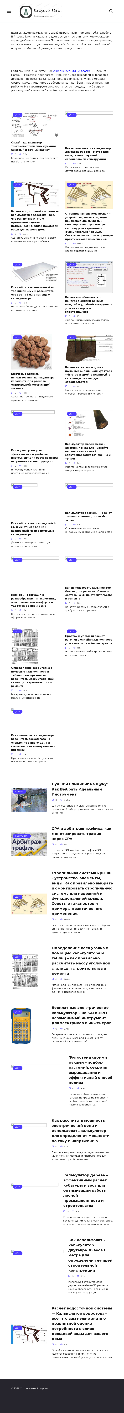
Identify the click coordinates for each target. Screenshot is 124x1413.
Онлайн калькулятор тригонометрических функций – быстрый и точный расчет (34, 146)
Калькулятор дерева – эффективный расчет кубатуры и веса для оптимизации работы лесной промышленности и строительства (85, 1190)
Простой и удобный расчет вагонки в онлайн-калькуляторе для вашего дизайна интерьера (88, 640)
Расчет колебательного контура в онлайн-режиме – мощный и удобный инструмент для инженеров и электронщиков (88, 304)
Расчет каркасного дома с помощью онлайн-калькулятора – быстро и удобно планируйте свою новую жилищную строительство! (88, 374)
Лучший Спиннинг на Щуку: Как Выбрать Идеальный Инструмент (80, 789)
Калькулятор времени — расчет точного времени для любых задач (88, 516)
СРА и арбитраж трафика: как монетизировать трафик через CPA (81, 833)
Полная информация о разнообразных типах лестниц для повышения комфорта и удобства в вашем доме (33, 600)
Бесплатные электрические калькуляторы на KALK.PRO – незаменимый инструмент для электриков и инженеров (81, 1015)
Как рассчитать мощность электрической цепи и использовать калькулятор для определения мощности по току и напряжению (80, 1130)
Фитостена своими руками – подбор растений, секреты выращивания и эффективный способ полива (90, 1070)
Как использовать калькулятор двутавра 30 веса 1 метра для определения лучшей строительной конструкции (88, 153)
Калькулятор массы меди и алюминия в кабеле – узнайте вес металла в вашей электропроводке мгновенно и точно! (88, 451)
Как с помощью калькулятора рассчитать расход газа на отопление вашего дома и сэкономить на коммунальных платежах (33, 742)
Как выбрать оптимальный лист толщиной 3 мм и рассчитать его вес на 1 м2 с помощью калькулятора (34, 293)
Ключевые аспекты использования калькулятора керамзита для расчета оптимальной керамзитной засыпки (33, 381)
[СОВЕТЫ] (29, 809)
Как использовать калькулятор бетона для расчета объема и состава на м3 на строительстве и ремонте (89, 593)
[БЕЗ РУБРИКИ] (29, 854)
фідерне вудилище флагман (72, 71)
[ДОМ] (35, 136)
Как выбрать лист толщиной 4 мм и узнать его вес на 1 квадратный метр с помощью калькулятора (33, 529)
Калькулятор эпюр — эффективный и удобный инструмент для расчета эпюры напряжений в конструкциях (34, 456)
